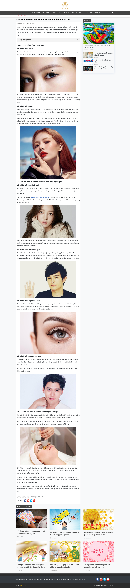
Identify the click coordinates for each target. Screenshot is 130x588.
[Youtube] (108, 579)
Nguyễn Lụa (21, 23)
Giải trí (82, 12)
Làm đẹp (66, 12)
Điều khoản (104, 585)
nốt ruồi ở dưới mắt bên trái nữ (39, 197)
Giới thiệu (97, 585)
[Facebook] (97, 579)
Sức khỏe (46, 12)
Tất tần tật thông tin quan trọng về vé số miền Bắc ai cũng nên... (31, 532)
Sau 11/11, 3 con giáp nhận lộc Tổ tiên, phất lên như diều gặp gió (64, 566)
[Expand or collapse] (77, 40)
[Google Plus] (101, 579)
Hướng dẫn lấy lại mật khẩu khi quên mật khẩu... (103, 54)
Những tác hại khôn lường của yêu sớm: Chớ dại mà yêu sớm (97, 566)
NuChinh (18, 16)
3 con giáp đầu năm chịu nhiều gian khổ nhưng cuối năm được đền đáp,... (31, 566)
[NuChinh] (65, 5)
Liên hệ (111, 585)
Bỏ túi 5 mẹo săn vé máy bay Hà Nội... (103, 61)
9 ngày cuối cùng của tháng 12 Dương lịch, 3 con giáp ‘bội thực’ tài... (98, 534)
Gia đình (90, 12)
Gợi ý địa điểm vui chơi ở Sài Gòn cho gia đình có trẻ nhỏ (97, 46)
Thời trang (56, 12)
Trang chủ (36, 12)
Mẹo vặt (98, 12)
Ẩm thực (74, 12)
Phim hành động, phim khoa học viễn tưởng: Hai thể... (104, 68)
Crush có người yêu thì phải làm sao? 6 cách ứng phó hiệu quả (64, 534)
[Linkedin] (104, 579)
